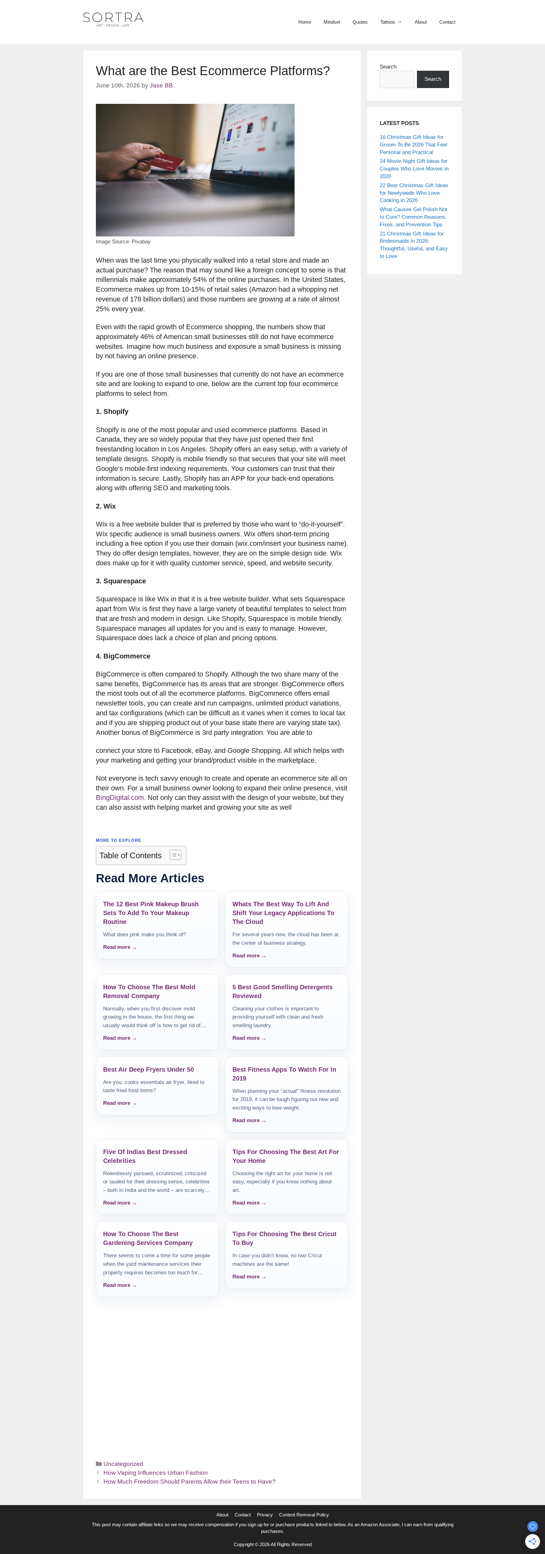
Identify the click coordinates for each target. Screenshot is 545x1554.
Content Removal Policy (304, 1514)
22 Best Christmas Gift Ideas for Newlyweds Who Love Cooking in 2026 (414, 193)
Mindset (332, 22)
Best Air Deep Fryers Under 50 (148, 1069)
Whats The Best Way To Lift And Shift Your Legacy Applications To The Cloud (283, 913)
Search (388, 67)
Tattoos (387, 22)
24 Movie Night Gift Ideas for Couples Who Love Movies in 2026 (414, 168)
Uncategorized (123, 1464)
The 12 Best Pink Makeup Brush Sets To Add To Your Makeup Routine (151, 913)
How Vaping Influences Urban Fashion (155, 1472)
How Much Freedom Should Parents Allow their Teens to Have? (189, 1481)
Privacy (265, 1514)
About (421, 22)
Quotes (360, 22)
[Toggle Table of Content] (172, 854)
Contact (447, 22)
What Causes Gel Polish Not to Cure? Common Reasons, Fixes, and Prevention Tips (413, 217)
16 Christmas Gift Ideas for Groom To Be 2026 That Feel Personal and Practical (413, 144)
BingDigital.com (120, 797)
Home (304, 22)
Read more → (120, 947)
